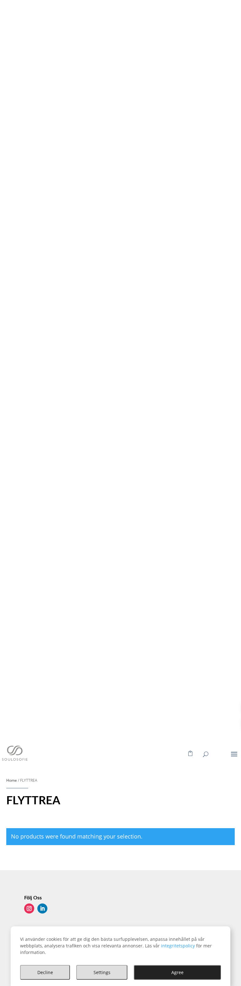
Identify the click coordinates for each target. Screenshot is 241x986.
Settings (102, 972)
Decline (45, 972)
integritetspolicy (178, 946)
